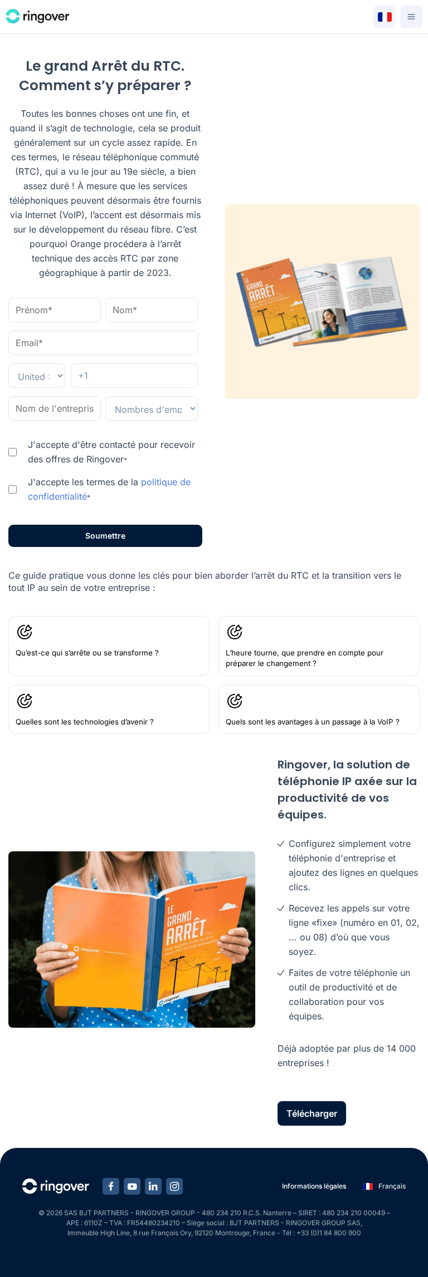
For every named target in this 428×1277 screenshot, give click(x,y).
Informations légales (314, 1186)
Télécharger (311, 1113)
